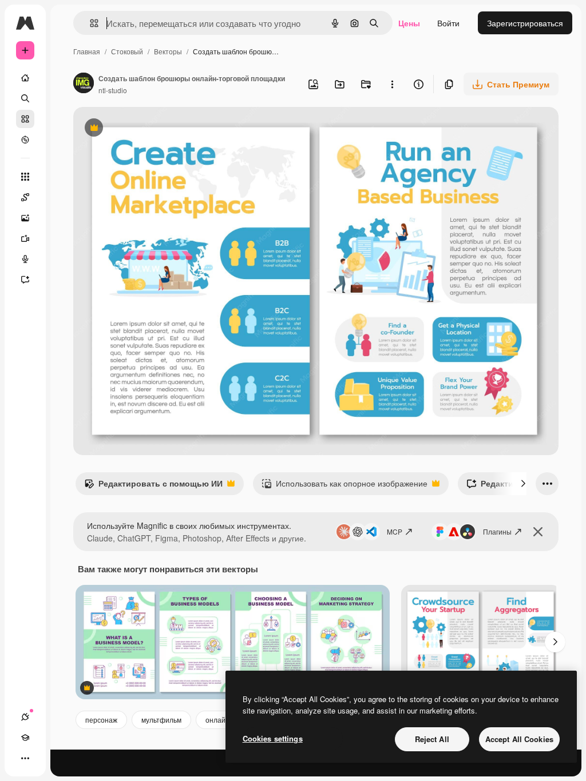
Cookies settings (273, 738)
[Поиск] (25, 98)
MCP (394, 531)
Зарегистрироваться (525, 23)
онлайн (217, 719)
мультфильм (161, 719)
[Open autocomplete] (89, 23)
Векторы (168, 51)
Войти (448, 23)
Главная (86, 51)
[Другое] (25, 758)
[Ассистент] (25, 279)
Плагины (497, 531)
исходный (149, 129)
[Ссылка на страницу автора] (83, 84)
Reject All (432, 739)
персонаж (101, 719)
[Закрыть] (538, 532)
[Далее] (523, 483)
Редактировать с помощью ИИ (153, 486)
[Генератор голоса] (25, 259)
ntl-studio (112, 90)
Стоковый (127, 51)
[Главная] (25, 78)
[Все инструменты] (25, 177)
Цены (409, 23)
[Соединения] (25, 717)
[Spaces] (25, 197)
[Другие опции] (392, 84)
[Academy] (25, 737)
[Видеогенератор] (25, 238)
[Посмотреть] (25, 139)
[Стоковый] (25, 119)
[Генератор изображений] (25, 218)
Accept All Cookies (519, 739)
